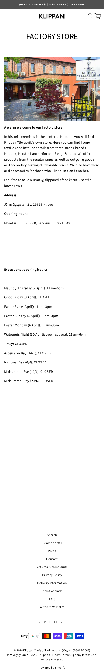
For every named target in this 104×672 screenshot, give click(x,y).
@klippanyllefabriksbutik (61, 180)
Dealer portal (52, 543)
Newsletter (50, 622)
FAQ (52, 599)
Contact (52, 559)
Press (52, 551)
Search (52, 535)
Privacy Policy (52, 575)
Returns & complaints (51, 567)
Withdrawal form (52, 607)
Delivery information (52, 583)
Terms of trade (52, 591)
